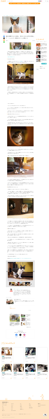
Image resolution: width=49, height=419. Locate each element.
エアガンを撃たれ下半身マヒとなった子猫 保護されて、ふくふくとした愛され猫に (6, 374)
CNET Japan (12, 403)
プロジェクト (15, 3)
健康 (35, 3)
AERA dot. (12, 407)
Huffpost (12, 406)
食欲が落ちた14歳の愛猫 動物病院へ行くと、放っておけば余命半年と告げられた (20, 258)
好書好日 (21, 406)
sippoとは (11, 3)
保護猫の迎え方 (24, 3)
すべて (38, 41)
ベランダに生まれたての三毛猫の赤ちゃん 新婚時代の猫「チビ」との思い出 (30, 358)
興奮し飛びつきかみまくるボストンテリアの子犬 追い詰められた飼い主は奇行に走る (18, 374)
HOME (4, 15)
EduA (2, 406)
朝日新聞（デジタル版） (4, 403)
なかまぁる (21, 407)
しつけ (33, 3)
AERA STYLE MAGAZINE (13, 410)
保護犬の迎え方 (19, 3)
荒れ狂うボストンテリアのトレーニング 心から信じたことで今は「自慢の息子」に (42, 374)
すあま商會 (21, 61)
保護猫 (11, 308)
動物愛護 (28, 3)
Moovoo (3, 407)
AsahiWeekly (39, 406)
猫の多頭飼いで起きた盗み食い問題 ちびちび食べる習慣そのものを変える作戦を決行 (6, 358)
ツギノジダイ (30, 406)
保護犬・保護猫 (11, 15)
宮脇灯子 (3, 356)
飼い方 (30, 3)
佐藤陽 (26, 356)
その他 (37, 3)
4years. (29, 403)
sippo (20, 403)
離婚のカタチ (3, 410)
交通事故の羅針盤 (30, 407)
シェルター (13, 308)
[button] (8, 284)
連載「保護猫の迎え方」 (17, 299)
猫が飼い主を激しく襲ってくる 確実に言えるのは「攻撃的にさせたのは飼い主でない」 (30, 374)
